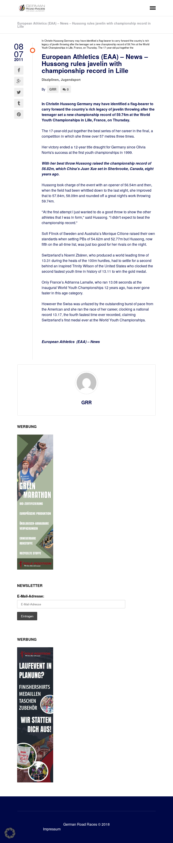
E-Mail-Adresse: (30, 596)
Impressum (52, 829)
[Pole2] (35, 568)
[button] (10, 833)
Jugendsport (71, 79)
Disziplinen (50, 79)
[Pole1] (35, 781)
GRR (52, 89)
